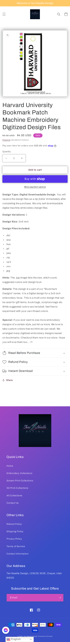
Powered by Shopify (45, 636)
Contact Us (13, 503)
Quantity (6, 151)
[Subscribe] (59, 598)
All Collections (14, 495)
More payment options (35, 187)
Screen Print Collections (20, 480)
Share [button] (9, 380)
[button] (4, 14)
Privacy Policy (14, 539)
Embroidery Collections (19, 473)
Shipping (6, 140)
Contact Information (17, 554)
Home (10, 466)
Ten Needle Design (30, 636)
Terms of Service (16, 546)
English (15, 639)
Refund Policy (14, 524)
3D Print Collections (17, 488)
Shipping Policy (15, 531)
